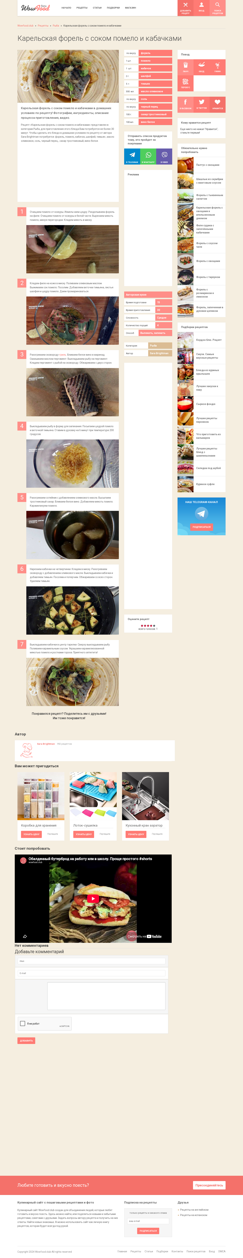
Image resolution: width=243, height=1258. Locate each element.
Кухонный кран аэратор (144, 825)
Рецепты (136, 1251)
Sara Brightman (159, 353)
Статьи (149, 1251)
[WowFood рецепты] (35, 8)
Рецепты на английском (194, 1209)
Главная (122, 1251)
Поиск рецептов (196, 1251)
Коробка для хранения (38, 825)
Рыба (153, 345)
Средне (161, 317)
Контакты (177, 1251)
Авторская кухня (136, 294)
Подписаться (202, 527)
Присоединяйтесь (209, 1185)
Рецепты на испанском (193, 1215)
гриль (62, 354)
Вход (212, 1251)
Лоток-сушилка (85, 825)
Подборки (162, 1251)
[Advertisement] (68, 170)
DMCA (222, 1251)
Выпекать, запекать (152, 333)
